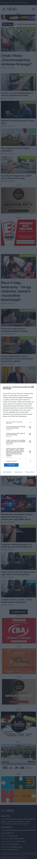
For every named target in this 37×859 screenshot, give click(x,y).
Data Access (18, 472)
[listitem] (18, 422)
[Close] (33, 387)
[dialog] (18, 429)
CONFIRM (11, 465)
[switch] (29, 427)
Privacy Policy (29, 472)
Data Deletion (7, 472)
